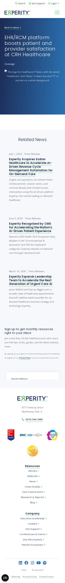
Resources (32, 466)
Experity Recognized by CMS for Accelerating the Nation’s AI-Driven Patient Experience (30, 227)
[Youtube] (39, 563)
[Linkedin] (20, 563)
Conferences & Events (32, 534)
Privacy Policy (24, 358)
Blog (32, 502)
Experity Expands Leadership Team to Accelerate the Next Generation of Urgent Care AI (30, 280)
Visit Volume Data (32, 491)
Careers (32, 523)
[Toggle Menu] (57, 12)
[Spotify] (45, 563)
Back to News (12, 27)
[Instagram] (32, 563)
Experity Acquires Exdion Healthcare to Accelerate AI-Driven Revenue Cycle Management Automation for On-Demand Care (31, 166)
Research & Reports (32, 497)
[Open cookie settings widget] (5, 577)
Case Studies (32, 486)
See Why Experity (32, 539)
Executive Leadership (33, 518)
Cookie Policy (46, 577)
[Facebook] (26, 563)
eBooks (32, 470)
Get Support (38, 3)
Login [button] (54, 3)
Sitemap (15, 577)
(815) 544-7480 (34, 419)
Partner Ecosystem (32, 544)
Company (32, 513)
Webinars (32, 476)
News (32, 481)
